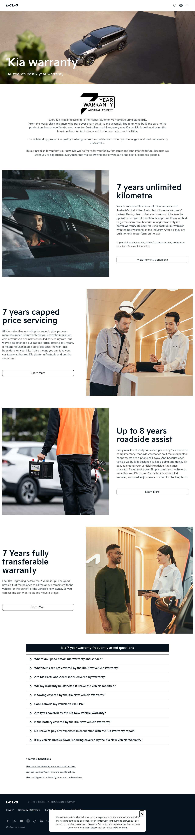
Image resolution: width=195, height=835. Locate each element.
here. (124, 827)
